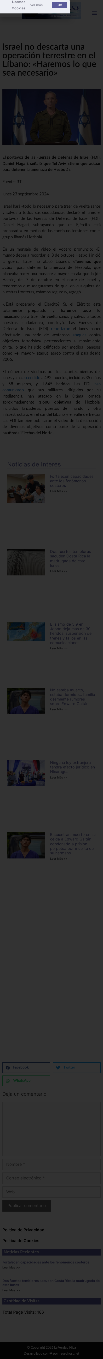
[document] (51, 679)
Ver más (36, 5)
